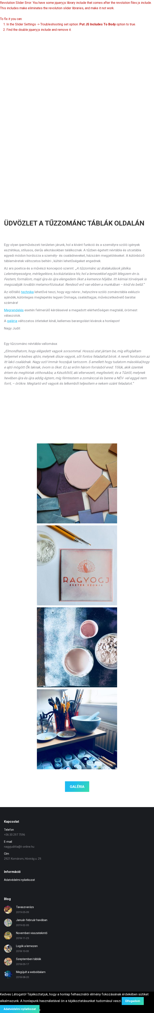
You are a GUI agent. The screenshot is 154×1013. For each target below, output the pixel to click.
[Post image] (8, 910)
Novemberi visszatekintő (31, 933)
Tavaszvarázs (25, 907)
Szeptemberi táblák (28, 959)
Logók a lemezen (27, 946)
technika (27, 292)
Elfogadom (132, 1001)
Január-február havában (31, 920)
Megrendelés (14, 310)
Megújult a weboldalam (31, 972)
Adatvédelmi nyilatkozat (19, 879)
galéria (12, 321)
